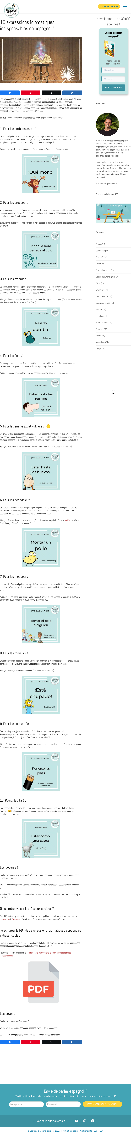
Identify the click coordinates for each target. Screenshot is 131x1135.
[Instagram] (85, 1121)
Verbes (98, 335)
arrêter (67, 520)
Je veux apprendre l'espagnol (102, 1104)
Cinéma (99, 244)
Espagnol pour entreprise (105, 277)
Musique (99, 309)
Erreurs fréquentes (103, 270)
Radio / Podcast (102, 322)
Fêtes (98, 283)
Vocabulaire (100, 342)
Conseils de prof (102, 250)
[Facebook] (93, 1121)
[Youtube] (77, 1121)
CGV (101, 1130)
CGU (95, 1130)
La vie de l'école (102, 296)
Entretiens (100, 264)
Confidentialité (86, 1130)
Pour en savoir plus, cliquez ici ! (108, 183)
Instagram (4, 919)
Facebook (16, 919)
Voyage (98, 348)
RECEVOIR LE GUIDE (113, 87)
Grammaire (100, 290)
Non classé (100, 316)
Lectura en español (103, 303)
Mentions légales (71, 1130)
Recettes (99, 329)
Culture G (99, 257)
